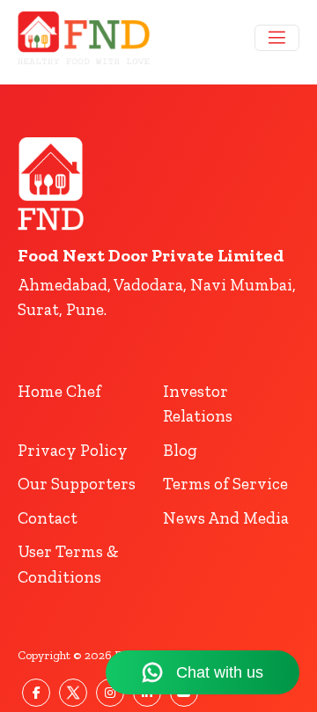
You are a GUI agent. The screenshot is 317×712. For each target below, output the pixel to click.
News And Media (226, 518)
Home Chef (59, 391)
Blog (180, 450)
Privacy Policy (73, 450)
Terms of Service (225, 483)
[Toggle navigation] (276, 38)
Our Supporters (77, 483)
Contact (47, 518)
